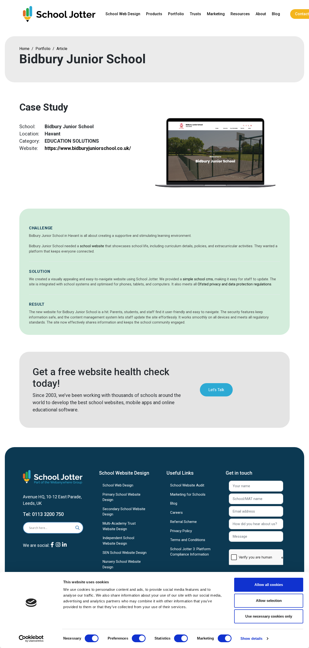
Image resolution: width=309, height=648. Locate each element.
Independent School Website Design (118, 541)
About (261, 14)
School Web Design (122, 14)
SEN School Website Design (125, 552)
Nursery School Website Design (122, 564)
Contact (302, 14)
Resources (240, 14)
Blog (276, 14)
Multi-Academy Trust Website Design (119, 526)
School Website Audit (187, 485)
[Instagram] (58, 548)
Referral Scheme (183, 522)
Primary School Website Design (121, 497)
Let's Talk (216, 389)
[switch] (139, 638)
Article (61, 48)
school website (92, 246)
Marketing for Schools (187, 494)
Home (24, 48)
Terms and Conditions (187, 540)
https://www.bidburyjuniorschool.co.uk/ (88, 148)
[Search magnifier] (77, 527)
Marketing (216, 14)
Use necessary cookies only (268, 616)
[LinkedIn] (64, 548)
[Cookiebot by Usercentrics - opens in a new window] (31, 638)
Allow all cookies (268, 585)
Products (154, 14)
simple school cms (198, 279)
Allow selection (269, 601)
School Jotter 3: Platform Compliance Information (190, 552)
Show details (251, 638)
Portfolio (176, 14)
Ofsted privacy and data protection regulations (234, 284)
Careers (176, 512)
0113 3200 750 (48, 514)
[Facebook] (52, 548)
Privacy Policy (181, 531)
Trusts (195, 14)
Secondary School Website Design (124, 512)
